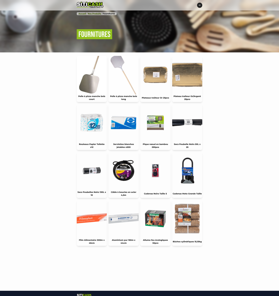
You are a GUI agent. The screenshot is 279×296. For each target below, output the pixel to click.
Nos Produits (94, 13)
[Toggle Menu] (199, 5)
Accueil (82, 13)
